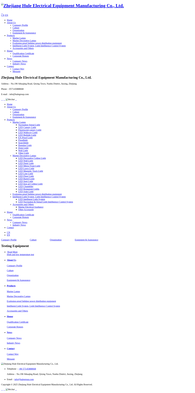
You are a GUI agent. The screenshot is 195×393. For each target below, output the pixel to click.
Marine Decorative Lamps (24, 40)
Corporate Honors (21, 56)
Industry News (19, 64)
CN (2, 15)
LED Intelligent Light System (31, 199)
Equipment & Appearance (24, 33)
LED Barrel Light (26, 179)
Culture (16, 28)
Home (9, 20)
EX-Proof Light (25, 137)
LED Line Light (25, 173)
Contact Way (18, 69)
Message (16, 71)
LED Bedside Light (27, 135)
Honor (10, 51)
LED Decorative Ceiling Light (32, 158)
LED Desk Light (26, 163)
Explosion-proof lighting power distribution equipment (37, 43)
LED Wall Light (25, 161)
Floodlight (23, 140)
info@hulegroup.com (24, 379)
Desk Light (23, 148)
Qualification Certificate (23, 53)
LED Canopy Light (27, 127)
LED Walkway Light (27, 132)
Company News (20, 61)
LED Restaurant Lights (28, 189)
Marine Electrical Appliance (30, 207)
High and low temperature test (20, 254)
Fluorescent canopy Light (29, 130)
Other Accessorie (26, 209)
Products (11, 35)
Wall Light (23, 150)
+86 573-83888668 (27, 369)
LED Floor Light (26, 176)
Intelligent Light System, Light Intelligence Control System (39, 46)
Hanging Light (25, 145)
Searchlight (23, 143)
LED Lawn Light (26, 168)
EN (6, 15)
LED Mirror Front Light (29, 166)
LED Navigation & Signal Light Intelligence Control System (45, 202)
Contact (10, 66)
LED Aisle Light (25, 191)
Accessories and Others (23, 48)
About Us (11, 22)
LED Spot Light (25, 181)
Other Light (23, 153)
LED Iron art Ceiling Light (30, 184)
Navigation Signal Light (29, 125)
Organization (18, 30)
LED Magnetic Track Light (30, 171)
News (9, 58)
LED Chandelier (25, 186)
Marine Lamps (19, 38)
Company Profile (20, 25)
